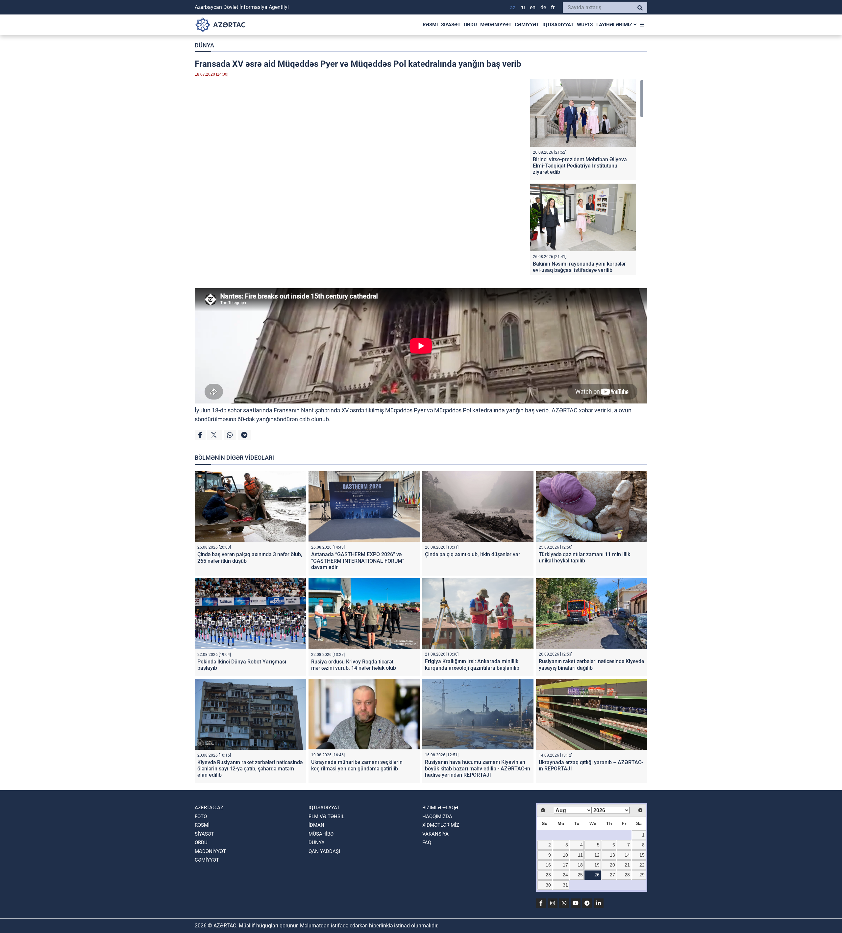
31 (565, 885)
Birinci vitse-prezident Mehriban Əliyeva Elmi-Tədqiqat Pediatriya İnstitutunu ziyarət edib (580, 165)
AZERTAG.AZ (209, 808)
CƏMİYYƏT (527, 25)
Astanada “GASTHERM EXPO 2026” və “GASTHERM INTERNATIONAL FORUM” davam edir (357, 560)
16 (548, 865)
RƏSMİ (430, 25)
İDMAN (316, 825)
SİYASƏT (450, 25)
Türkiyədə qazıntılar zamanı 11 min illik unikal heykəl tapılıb (584, 557)
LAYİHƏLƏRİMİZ (614, 25)
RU (522, 7)
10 (565, 855)
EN (532, 7)
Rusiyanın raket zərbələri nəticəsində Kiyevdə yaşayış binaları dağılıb (591, 664)
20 (612, 865)
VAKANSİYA (435, 834)
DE (543, 7)
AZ (512, 7)
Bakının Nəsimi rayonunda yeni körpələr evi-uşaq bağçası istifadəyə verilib (579, 267)
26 (597, 874)
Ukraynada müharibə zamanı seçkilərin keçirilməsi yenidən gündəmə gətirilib (357, 765)
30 (548, 885)
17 (565, 865)
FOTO (201, 816)
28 (627, 874)
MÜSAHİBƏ (321, 834)
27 (612, 874)
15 (642, 855)
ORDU (470, 25)
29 (642, 874)
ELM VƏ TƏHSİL (326, 816)
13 (612, 855)
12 (597, 855)
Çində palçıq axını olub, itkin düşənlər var (472, 554)
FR (553, 7)
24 (565, 874)
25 (580, 874)
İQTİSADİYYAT (558, 25)
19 (597, 865)
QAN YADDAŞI (324, 851)
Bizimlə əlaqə (440, 808)
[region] (586, 177)
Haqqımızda (437, 816)
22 (642, 865)
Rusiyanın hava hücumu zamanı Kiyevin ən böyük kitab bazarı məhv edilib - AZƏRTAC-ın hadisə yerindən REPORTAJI (477, 768)
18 (580, 865)
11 (580, 855)
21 (627, 865)
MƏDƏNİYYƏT (495, 25)
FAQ (426, 842)
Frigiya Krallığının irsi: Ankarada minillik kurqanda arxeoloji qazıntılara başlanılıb (472, 664)
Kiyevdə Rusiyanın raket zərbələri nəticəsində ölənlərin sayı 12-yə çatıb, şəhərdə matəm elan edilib (250, 768)
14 (627, 855)
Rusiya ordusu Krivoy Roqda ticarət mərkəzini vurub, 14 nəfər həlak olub (353, 665)
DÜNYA (204, 45)
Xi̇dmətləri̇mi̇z (440, 825)
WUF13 (585, 25)
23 (548, 874)
